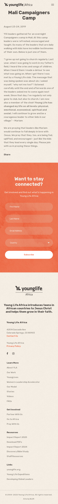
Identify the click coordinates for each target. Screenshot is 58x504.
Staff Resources (15, 456)
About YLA (12, 367)
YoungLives (12, 377)
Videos (10, 396)
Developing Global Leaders (20, 479)
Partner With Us (15, 414)
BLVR (32, 499)
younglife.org (13, 469)
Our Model (12, 387)
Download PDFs (14, 442)
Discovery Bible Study (18, 451)
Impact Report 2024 (17, 447)
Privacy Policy (14, 346)
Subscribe (29, 254)
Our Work (11, 372)
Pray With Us (13, 424)
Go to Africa (13, 419)
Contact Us (12, 336)
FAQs (9, 401)
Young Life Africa (18, 5)
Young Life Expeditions (18, 474)
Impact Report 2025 (17, 437)
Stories (10, 391)
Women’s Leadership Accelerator (23, 382)
